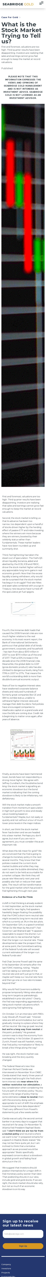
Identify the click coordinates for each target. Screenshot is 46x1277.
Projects (5, 1272)
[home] (17, 4)
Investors (6, 1268)
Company (6, 1264)
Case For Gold (9, 17)
